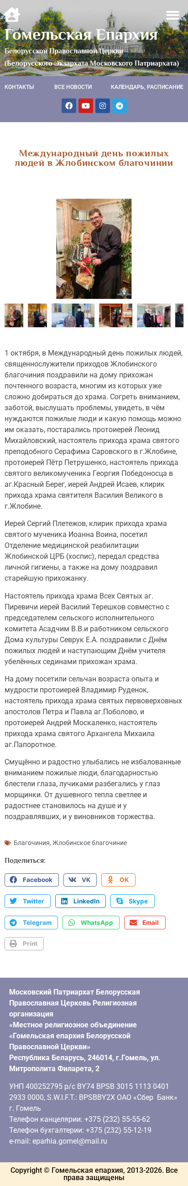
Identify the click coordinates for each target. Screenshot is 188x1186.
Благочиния (32, 842)
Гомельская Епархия (81, 34)
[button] (173, 15)
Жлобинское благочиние (89, 842)
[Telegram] (119, 105)
